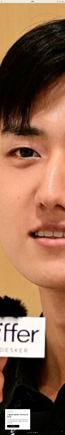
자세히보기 (13, 426)
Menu (1, 1)
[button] (29, 432)
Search (57, 1)
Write (61, 431)
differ (32, 1)
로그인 (60, 1)
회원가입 (63, 1)
